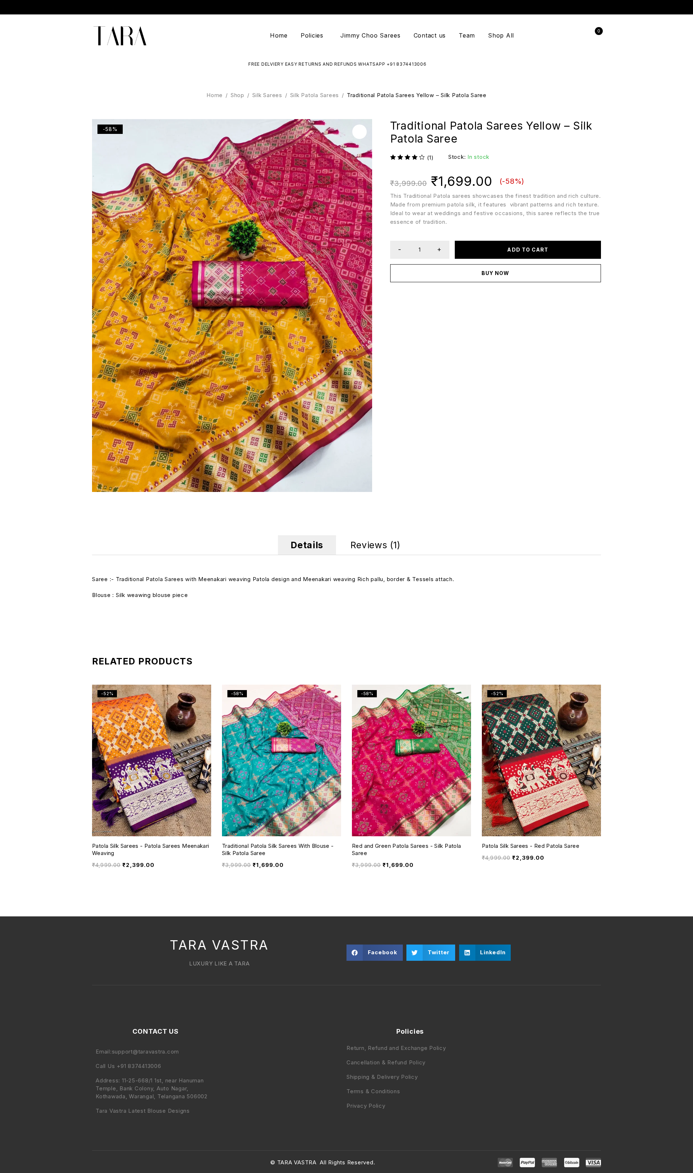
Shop (237, 95)
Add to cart (527, 250)
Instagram (563, 7)
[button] (359, 132)
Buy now (495, 273)
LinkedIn (597, 7)
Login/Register (578, 35)
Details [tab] (307, 545)
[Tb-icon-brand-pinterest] (143, 1162)
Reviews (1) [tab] (375, 545)
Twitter (551, 7)
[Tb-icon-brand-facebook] (96, 1162)
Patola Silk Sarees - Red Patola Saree (530, 845)
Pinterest (574, 7)
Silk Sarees (267, 95)
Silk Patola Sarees (314, 95)
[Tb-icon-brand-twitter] (112, 1162)
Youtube (586, 7)
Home (214, 95)
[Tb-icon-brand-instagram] (127, 1162)
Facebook (540, 7)
